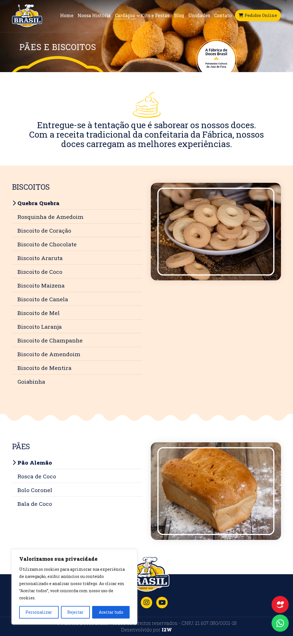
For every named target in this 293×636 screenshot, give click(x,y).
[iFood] (280, 604)
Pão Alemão (34, 462)
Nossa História (94, 15)
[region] (74, 587)
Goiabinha (31, 381)
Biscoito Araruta (40, 257)
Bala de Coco (34, 503)
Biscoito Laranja (39, 326)
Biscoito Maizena (41, 285)
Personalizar (38, 612)
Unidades (199, 15)
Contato (223, 15)
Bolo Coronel (34, 490)
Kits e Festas (154, 15)
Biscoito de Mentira (44, 367)
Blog (179, 15)
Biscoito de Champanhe (50, 340)
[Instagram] (146, 602)
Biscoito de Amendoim (48, 354)
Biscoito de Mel (38, 312)
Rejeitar (75, 612)
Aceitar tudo (111, 612)
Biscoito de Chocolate (47, 244)
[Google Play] (162, 602)
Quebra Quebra (38, 203)
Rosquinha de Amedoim (50, 216)
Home (67, 15)
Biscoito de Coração (44, 230)
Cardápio (125, 15)
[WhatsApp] (280, 623)
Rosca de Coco (36, 476)
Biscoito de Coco (39, 271)
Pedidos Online (261, 15)
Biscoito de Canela (42, 299)
